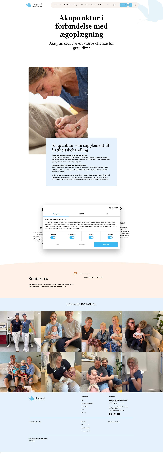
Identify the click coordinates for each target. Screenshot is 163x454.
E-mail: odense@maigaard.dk (116, 410)
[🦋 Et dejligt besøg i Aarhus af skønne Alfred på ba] (61, 331)
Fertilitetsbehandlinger (71, 5)
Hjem (83, 400)
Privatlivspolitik (85, 428)
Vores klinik (57, 5)
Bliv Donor (101, 5)
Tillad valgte (81, 244)
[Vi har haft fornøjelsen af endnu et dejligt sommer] (142, 331)
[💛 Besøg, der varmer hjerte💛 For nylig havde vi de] (61, 372)
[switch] (72, 237)
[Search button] (135, 5)
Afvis (57, 244)
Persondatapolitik (86, 431)
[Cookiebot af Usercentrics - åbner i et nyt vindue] (110, 208)
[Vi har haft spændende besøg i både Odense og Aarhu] (20, 331)
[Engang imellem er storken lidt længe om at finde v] (102, 372)
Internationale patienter (88, 5)
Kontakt (124, 5)
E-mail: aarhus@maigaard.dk (116, 403)
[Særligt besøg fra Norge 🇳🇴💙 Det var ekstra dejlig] (102, 331)
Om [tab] (107, 213)
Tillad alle (106, 244)
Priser (108, 5)
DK (114, 5)
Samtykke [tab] (56, 214)
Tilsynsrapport (85, 425)
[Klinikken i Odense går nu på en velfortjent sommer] (142, 372)
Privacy (83, 421)
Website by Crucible (113, 421)
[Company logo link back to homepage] (34, 5)
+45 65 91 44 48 (113, 408)
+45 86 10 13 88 (113, 402)
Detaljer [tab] (81, 213)
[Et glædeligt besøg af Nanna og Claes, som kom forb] (20, 372)
